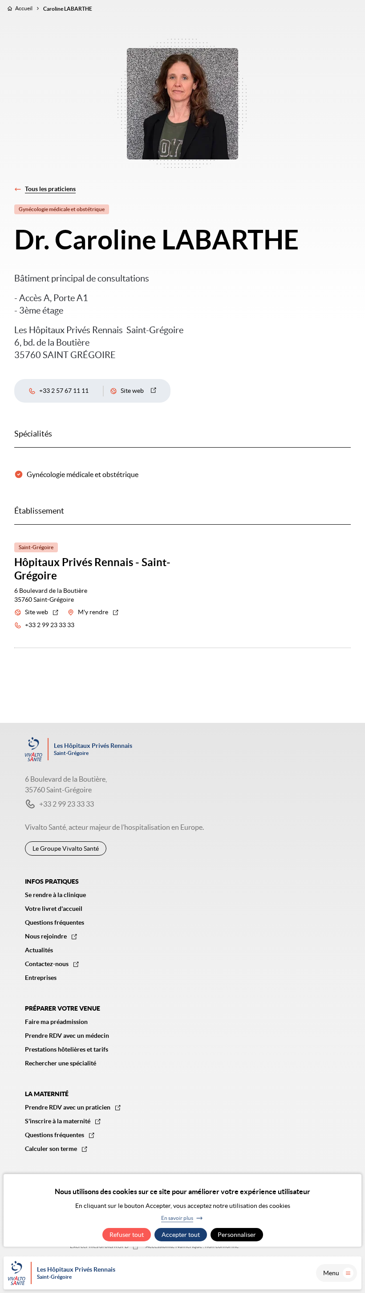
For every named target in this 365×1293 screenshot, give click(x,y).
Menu (331, 1273)
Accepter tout (181, 1234)
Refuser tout (127, 1234)
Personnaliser (237, 1234)
